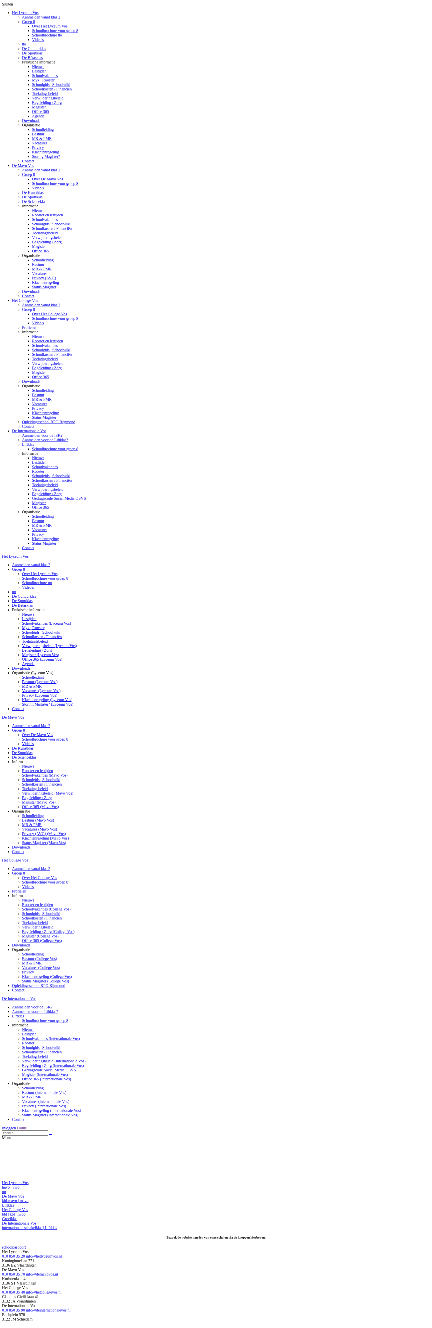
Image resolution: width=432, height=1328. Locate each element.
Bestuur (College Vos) (39, 958)
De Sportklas (32, 53)
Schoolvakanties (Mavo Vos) (45, 775)
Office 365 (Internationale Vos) (46, 1079)
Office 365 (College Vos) (42, 940)
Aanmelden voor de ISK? (42, 435)
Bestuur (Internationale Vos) (44, 1092)
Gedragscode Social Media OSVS (59, 498)
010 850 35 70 (14, 1274)
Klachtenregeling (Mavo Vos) (45, 838)
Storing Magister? (46, 156)
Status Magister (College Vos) (45, 981)
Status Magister (44, 287)
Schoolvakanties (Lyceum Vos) (46, 623)
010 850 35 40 (14, 1292)
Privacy (38, 147)
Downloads (31, 120)
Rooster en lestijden (47, 215)
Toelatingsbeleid (45, 93)
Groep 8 (28, 21)
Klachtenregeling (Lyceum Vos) (47, 700)
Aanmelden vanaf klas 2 (41, 17)
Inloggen (9, 1128)
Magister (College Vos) (40, 936)
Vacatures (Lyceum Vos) (41, 691)
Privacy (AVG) (44, 278)
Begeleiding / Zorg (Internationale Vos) (53, 1065)
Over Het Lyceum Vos (50, 26)
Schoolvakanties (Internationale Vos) (51, 1038)
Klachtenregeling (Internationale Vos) (51, 1110)
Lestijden (39, 71)
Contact (28, 161)
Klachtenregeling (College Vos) (47, 976)
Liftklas (28, 444)
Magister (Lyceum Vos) (40, 655)
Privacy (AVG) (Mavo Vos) (44, 834)
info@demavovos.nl (42, 1274)
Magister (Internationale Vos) (45, 1074)
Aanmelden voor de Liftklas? (45, 440)
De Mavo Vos (23, 165)
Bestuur (38, 134)
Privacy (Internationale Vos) (44, 1106)
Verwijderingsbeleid (48, 98)
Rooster (38, 471)
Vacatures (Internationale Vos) (45, 1101)
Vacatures (39, 143)
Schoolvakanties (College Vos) (46, 909)
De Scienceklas (34, 201)
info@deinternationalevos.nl (48, 1310)
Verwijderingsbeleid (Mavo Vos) (47, 793)
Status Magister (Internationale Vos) (50, 1115)
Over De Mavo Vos (47, 179)
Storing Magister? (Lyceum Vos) (47, 704)
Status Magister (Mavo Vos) (44, 843)
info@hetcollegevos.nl (44, 1292)
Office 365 (40, 111)
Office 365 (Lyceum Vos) (42, 659)
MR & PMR (42, 138)
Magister (39, 107)
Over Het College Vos (49, 314)
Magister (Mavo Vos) (39, 802)
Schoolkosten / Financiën (52, 89)
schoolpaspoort (14, 1247)
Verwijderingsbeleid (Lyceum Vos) (49, 646)
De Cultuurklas (34, 48)
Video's (38, 39)
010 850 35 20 (14, 1256)
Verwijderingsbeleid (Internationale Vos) (54, 1061)
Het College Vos (25, 300)
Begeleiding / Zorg (47, 102)
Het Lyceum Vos (25, 12)
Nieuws (38, 66)
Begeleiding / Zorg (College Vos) (48, 931)
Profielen (29, 327)
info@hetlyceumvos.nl (44, 1256)
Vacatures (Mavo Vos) (39, 829)
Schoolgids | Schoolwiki (51, 84)
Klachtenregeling (45, 152)
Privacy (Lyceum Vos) (39, 695)
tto (24, 44)
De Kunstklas (33, 192)
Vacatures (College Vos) (41, 967)
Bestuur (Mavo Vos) (38, 820)
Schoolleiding (43, 129)
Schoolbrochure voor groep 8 (55, 30)
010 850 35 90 (14, 1310)
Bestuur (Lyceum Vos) (40, 682)
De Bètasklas (32, 57)
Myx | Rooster (43, 80)
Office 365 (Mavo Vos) (40, 807)
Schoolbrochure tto (47, 35)
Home (22, 1128)
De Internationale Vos (29, 431)
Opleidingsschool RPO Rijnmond (48, 422)
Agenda (38, 116)
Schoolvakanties (45, 75)
